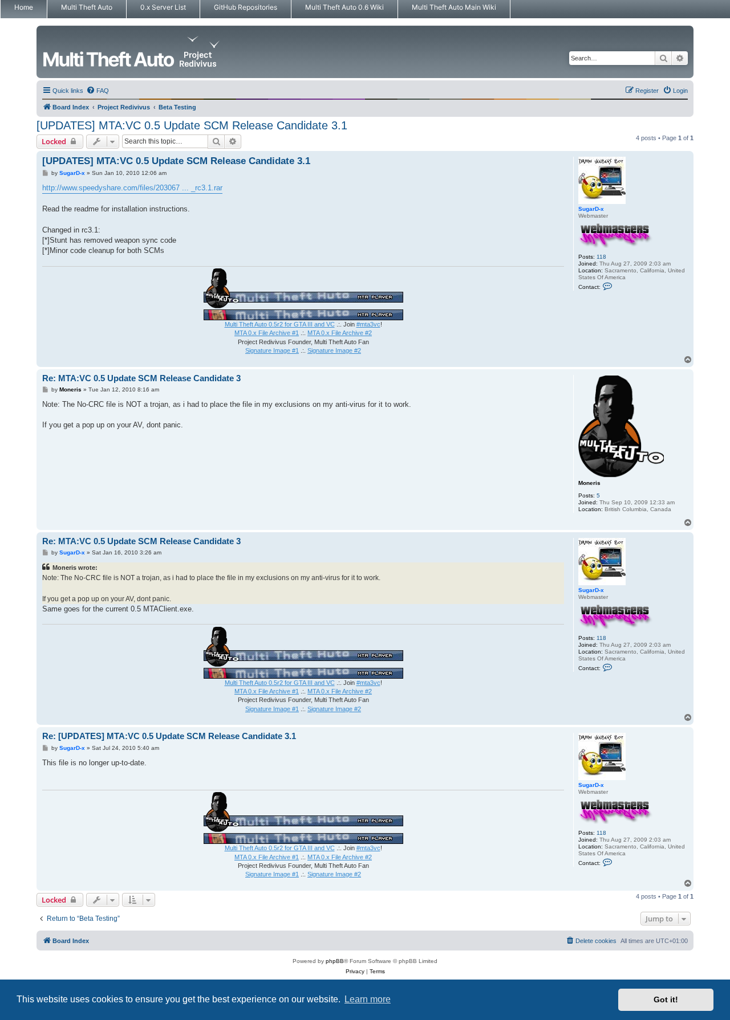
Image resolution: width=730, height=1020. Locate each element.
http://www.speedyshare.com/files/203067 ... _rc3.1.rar (132, 187)
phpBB (335, 961)
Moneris (589, 483)
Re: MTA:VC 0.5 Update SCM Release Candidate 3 (141, 378)
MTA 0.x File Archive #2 (339, 332)
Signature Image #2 (334, 350)
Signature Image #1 (272, 350)
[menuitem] (97, 90)
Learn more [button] (367, 999)
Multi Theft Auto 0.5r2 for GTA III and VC (280, 324)
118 (601, 257)
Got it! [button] (666, 999)
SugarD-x (591, 209)
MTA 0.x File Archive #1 (266, 332)
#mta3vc (368, 324)
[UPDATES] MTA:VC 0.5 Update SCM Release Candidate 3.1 (191, 125)
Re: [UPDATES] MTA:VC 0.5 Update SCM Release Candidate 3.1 (169, 736)
